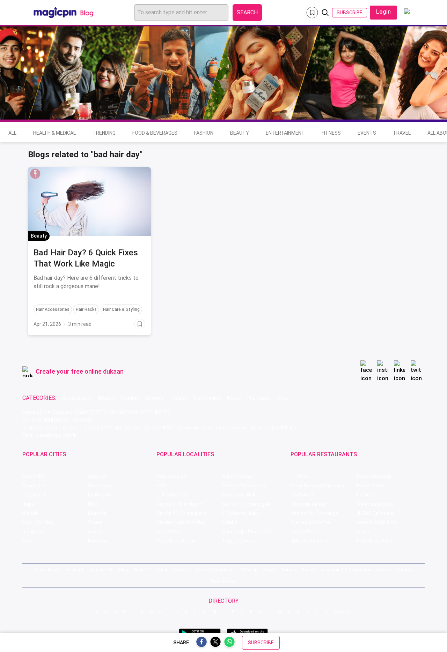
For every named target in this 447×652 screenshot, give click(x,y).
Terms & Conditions (215, 569)
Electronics (207, 398)
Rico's (362, 531)
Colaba (229, 522)
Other (283, 398)
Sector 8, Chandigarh (179, 504)
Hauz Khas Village (176, 541)
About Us (75, 569)
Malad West (169, 531)
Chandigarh (100, 485)
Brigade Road (237, 476)
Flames (364, 494)
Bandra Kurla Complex (180, 522)
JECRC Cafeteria (375, 513)
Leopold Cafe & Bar (377, 522)
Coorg (94, 531)
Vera (381, 569)
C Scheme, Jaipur (241, 513)
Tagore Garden (238, 541)
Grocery (154, 398)
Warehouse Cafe (375, 504)
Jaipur (29, 504)
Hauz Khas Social (375, 541)
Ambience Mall (238, 494)
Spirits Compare (172, 569)
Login (383, 11)
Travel (402, 133)
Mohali (29, 513)
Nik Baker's (303, 494)
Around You (101, 569)
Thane (95, 522)
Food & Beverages (154, 133)
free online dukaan (97, 371)
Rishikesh (33, 531)
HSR (161, 485)
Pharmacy (258, 398)
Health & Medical (54, 133)
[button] (35, 173)
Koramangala (171, 476)
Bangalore (33, 485)
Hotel (234, 398)
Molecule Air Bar (309, 504)
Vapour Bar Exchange (314, 513)
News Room (47, 569)
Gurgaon (97, 476)
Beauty (239, 133)
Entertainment (285, 133)
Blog (124, 569)
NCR (92, 504)
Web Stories (223, 581)
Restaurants (77, 398)
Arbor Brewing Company (317, 485)
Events (367, 133)
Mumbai (97, 513)
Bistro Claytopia (374, 476)
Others (342, 611)
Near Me (142, 569)
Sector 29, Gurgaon (243, 485)
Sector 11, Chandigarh (181, 513)
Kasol (28, 541)
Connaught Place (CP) (246, 531)
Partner (289, 569)
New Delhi (33, 476)
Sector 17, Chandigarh (247, 504)
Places (270, 569)
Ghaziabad (34, 494)
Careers (404, 569)
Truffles (299, 476)
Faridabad (99, 494)
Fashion (203, 133)
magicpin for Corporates (346, 569)
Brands (309, 569)
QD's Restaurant (309, 541)
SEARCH (247, 12)
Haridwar (98, 541)
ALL (12, 133)
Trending (104, 133)
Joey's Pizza (304, 531)
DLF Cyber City (172, 494)
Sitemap (249, 569)
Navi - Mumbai (38, 522)
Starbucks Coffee (311, 522)
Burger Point (370, 485)
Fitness (331, 133)
